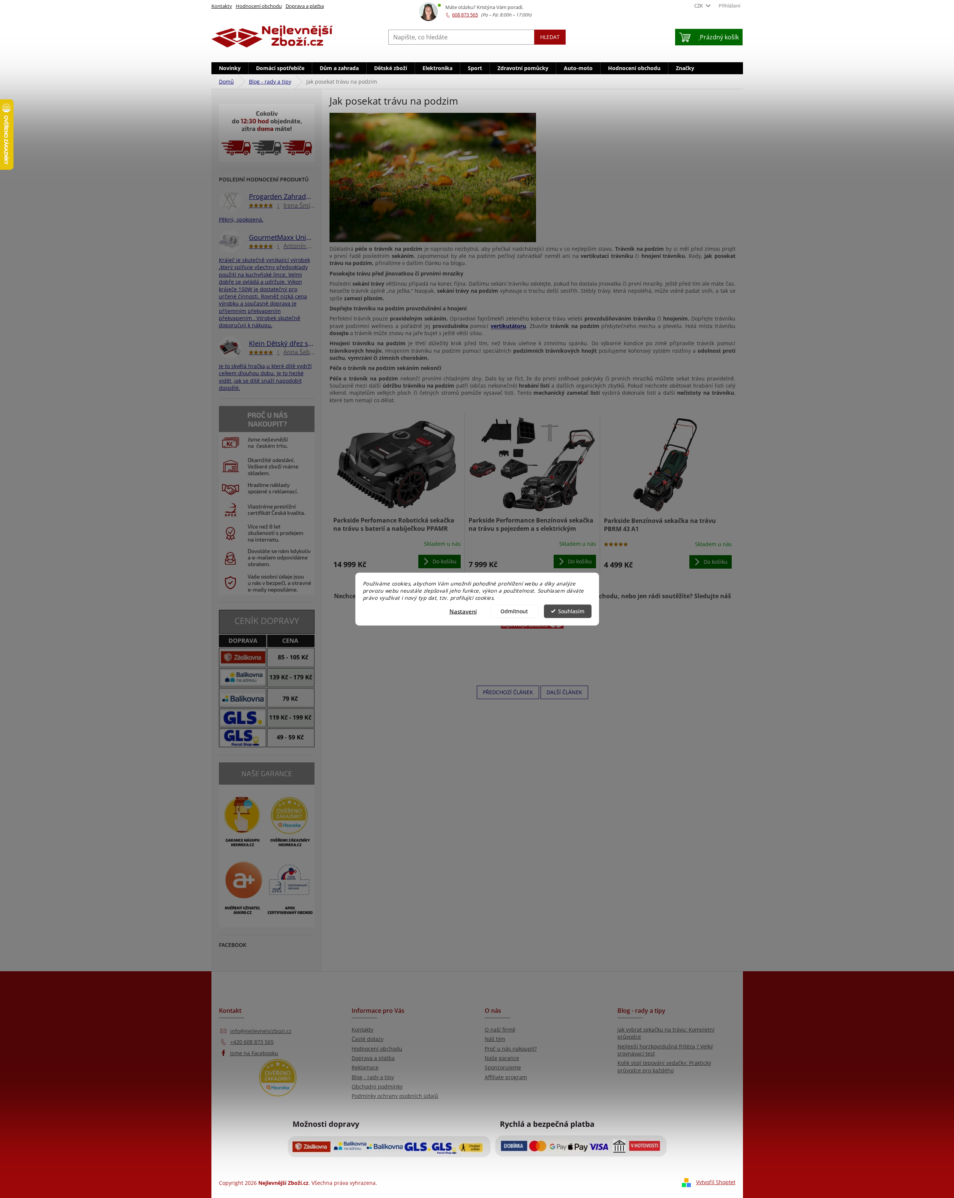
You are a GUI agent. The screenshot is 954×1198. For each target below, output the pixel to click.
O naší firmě (500, 1029)
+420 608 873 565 (252, 1041)
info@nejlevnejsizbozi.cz (261, 1031)
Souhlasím (571, 611)
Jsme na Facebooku (254, 1053)
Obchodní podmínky (377, 1086)
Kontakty (221, 6)
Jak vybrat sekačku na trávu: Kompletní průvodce (665, 1033)
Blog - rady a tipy (373, 1077)
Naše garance (502, 1058)
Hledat (550, 36)
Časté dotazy (367, 1038)
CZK (699, 5)
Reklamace (365, 1067)
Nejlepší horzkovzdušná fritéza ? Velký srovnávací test (665, 1050)
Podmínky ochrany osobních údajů (395, 1095)
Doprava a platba (305, 6)
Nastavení (463, 611)
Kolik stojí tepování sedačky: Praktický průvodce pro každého (664, 1066)
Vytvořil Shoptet (715, 1182)
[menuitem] (229, 68)
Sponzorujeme (503, 1067)
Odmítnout (514, 611)
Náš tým (495, 1038)
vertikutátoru (508, 325)
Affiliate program (506, 1077)
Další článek (564, 692)
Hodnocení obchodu (259, 6)
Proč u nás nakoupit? (511, 1048)
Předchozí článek (508, 692)
